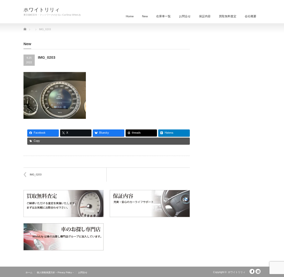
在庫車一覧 (163, 16)
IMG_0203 (36, 174)
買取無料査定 (227, 16)
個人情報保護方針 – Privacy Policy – (55, 272)
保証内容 (205, 16)
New (145, 16)
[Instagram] (258, 271)
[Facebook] (251, 271)
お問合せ (185, 16)
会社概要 (250, 16)
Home (130, 16)
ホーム (29, 272)
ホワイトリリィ (41, 9)
